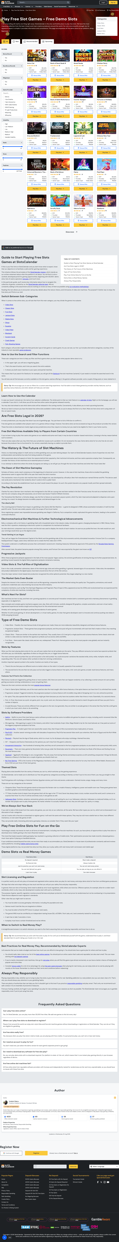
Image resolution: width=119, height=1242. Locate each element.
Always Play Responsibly (72, 281)
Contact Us (5, 1202)
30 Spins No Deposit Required (58, 1182)
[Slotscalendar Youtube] (108, 1182)
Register (36, 1153)
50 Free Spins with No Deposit (58, 1179)
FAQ (3, 1188)
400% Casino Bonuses (32, 1182)
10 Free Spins (53, 1193)
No (6, 60)
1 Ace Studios (9, 99)
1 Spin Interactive (10, 102)
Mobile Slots (101, 33)
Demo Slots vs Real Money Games (75, 278)
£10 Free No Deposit (55, 1195)
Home (3, 1179)
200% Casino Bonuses (32, 1188)
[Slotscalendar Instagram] (105, 1182)
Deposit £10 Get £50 (31, 1190)
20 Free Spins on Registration (58, 1190)
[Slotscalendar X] (101, 1182)
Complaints (5, 1185)
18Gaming (8, 112)
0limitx (7, 97)
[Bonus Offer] (36, 75)
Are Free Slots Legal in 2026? (74, 266)
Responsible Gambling (8, 1193)
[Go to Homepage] (8, 2)
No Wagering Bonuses (32, 1196)
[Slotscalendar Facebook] (98, 1182)
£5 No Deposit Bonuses (56, 1198)
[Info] (4, 1237)
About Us (4, 1182)
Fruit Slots (100, 28)
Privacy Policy (6, 1190)
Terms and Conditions (8, 1205)
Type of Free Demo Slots (72, 272)
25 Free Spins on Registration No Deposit (59, 1186)
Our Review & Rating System (10, 1208)
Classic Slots (101, 25)
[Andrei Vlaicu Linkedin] (115, 1098)
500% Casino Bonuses (32, 1179)
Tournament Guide (78, 1179)
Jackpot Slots (101, 31)
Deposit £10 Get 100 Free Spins (34, 1193)
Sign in (76, 1153)
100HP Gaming (9, 107)
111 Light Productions (11, 110)
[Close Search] (68, 2)
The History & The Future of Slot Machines (78, 269)
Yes (6, 58)
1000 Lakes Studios (11, 104)
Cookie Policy (6, 1199)
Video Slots (100, 23)
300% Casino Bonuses (32, 1185)
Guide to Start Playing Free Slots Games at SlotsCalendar (83, 263)
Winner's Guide (77, 1182)
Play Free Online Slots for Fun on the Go (77, 275)
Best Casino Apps (30, 1199)
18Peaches (8, 115)
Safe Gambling (6, 1196)
